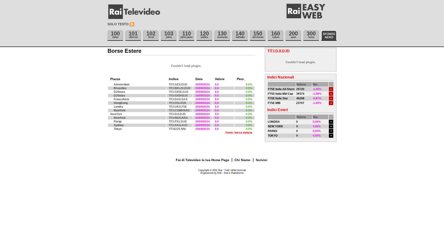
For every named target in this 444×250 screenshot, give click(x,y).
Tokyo (118, 129)
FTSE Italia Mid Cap (280, 93)
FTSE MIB (274, 103)
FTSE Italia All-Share (281, 89)
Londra (118, 106)
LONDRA (274, 121)
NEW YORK (275, 126)
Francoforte (121, 99)
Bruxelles (120, 88)
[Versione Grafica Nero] (329, 35)
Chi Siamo (242, 160)
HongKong (121, 103)
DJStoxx (119, 92)
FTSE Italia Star (278, 98)
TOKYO (273, 135)
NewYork (120, 110)
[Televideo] (136, 11)
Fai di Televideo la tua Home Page (202, 160)
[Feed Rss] (133, 24)
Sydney (119, 125)
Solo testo (118, 24)
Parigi (117, 121)
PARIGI (272, 131)
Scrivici (261, 160)
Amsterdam (122, 84)
